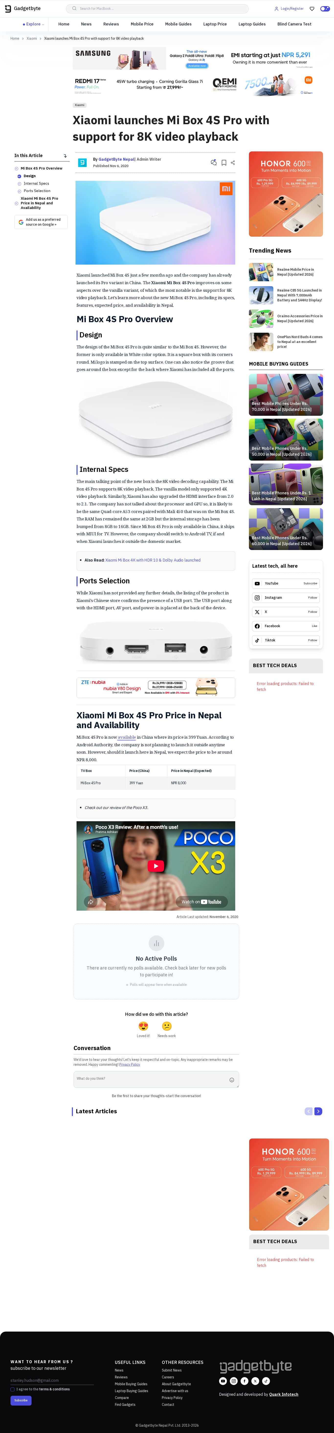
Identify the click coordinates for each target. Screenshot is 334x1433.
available (126, 737)
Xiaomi (32, 38)
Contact (168, 1405)
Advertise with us (175, 1391)
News (86, 24)
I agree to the (43, 1389)
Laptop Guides (252, 24)
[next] (318, 1111)
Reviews (111, 24)
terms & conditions (54, 1389)
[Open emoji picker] (233, 1080)
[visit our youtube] (223, 1381)
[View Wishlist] (312, 8)
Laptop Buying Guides (131, 1391)
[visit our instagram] (234, 1381)
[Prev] (308, 1111)
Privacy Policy (129, 1064)
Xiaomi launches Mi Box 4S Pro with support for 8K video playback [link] (94, 38)
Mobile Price (142, 24)
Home (63, 24)
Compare (122, 1398)
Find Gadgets (125, 1405)
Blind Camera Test (295, 24)
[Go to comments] (214, 163)
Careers (168, 1377)
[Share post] (232, 162)
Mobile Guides (178, 24)
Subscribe (21, 1400)
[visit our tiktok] (266, 1381)
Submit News (172, 1370)
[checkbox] (12, 1389)
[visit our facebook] (244, 1381)
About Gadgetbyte (176, 1384)
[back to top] (319, 1420)
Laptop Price (215, 24)
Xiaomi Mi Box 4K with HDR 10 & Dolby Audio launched (152, 560)
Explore (33, 24)
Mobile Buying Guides (131, 1384)
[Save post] (224, 162)
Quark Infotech (283, 1394)
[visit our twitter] (255, 1381)
